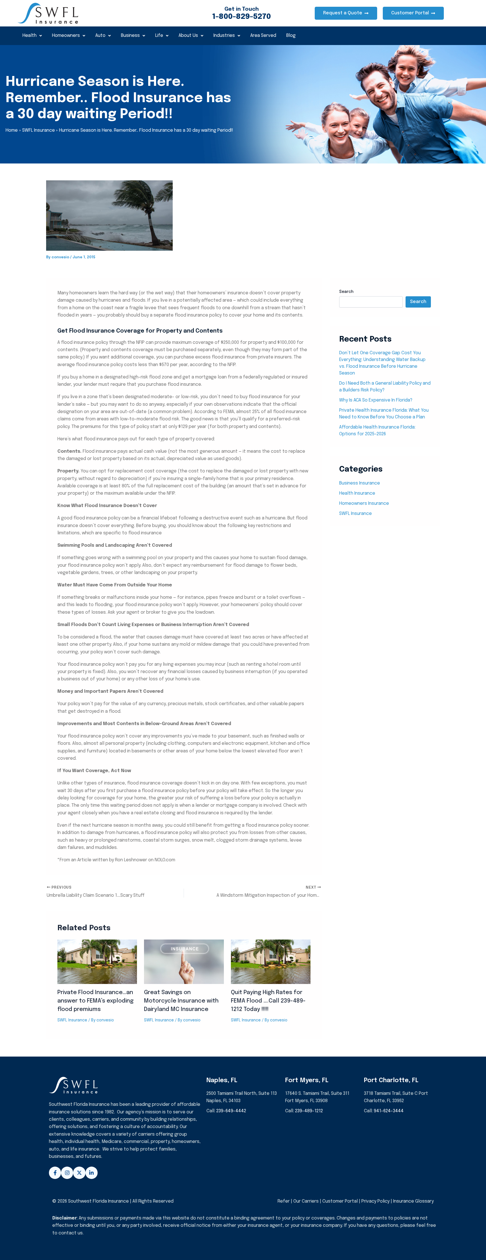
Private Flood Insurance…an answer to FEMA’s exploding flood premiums (95, 1001)
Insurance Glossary (413, 1201)
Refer (284, 1201)
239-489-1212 (309, 1111)
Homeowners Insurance (364, 503)
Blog (291, 35)
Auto (100, 35)
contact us (70, 1233)
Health (29, 35)
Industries (224, 35)
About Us (188, 35)
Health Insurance (357, 493)
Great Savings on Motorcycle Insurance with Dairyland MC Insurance (181, 1001)
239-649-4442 (231, 1111)
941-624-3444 (389, 1111)
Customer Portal (340, 1201)
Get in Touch (241, 9)
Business (130, 35)
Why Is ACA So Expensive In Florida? (375, 400)
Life (159, 35)
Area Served (263, 35)
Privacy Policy (375, 1201)
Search (346, 292)
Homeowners (66, 35)
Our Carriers (306, 1201)
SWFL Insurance (72, 1020)
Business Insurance (359, 483)
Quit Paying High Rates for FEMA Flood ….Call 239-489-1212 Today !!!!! (268, 1001)
